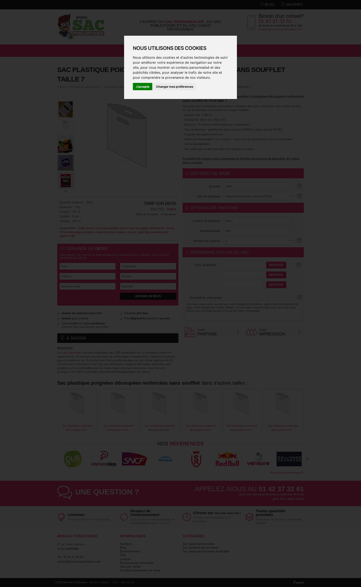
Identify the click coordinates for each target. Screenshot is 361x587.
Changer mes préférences (174, 86)
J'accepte (142, 86)
